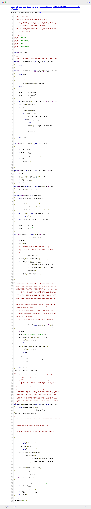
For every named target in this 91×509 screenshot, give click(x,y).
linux (24, 7)
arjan (36, 7)
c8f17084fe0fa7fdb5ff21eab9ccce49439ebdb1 (66, 7)
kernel (13, 7)
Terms (16, 507)
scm (20, 7)
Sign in (88, 2)
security (15, 9)
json (88, 506)
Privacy (12, 507)
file (40, 12)
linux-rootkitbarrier (46, 7)
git (33, 7)
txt (85, 506)
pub (17, 7)
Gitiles (8, 507)
